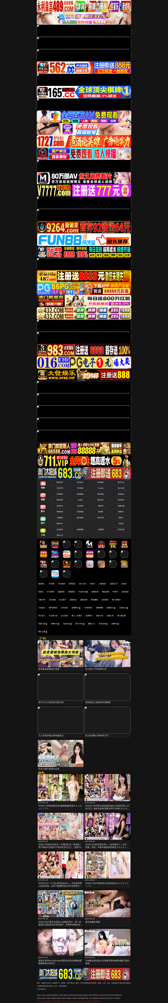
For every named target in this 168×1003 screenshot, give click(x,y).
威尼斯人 (41, 583)
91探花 (80, 500)
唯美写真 (100, 517)
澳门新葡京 (116, 599)
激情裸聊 (99, 607)
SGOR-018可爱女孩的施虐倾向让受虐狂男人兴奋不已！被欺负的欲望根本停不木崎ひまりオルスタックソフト (107, 808)
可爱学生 (100, 506)
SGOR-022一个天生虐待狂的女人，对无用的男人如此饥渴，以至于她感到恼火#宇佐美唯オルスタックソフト (60, 886)
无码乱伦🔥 (123, 607)
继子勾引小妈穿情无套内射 (51, 702)
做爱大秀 (99, 615)
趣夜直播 (83, 599)
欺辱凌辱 (59, 500)
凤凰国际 (71, 591)
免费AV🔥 (115, 623)
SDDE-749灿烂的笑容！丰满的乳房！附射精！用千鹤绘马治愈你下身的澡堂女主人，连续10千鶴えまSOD (60, 847)
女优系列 (80, 506)
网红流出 (100, 500)
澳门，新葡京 (77, 615)
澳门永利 (82, 583)
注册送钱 (102, 583)
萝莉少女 (121, 482)
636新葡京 (88, 607)
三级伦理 (59, 488)
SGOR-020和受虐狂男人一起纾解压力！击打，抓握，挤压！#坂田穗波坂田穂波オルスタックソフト (107, 847)
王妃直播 (52, 599)
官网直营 (72, 583)
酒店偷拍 (125, 591)
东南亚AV (121, 494)
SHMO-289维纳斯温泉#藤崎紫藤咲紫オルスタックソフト (60, 807)
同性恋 (121, 523)
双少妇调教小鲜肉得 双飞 (97, 735)
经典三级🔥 (42, 623)
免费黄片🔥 (111, 607)
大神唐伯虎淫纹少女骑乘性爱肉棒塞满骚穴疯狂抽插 (107, 962)
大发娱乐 (41, 607)
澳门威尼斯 (121, 615)
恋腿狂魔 (121, 506)
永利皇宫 (64, 607)
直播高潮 (94, 591)
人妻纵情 (100, 529)
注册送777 (113, 583)
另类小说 (59, 535)
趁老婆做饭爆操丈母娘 (49, 669)
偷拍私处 (73, 599)
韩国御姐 (80, 494)
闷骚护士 (121, 511)
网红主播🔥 (42, 631)
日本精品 (80, 488)
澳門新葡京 (53, 607)
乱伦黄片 (62, 599)
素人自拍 (121, 488)
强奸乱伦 (80, 482)
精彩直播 (105, 591)
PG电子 (92, 583)
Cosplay (101, 488)
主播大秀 (41, 599)
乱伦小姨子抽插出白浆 (49, 768)
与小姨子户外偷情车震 (95, 669)
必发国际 (104, 599)
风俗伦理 (121, 529)
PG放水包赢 (83, 591)
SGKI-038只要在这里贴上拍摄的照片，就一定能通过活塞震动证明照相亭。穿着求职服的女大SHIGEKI (60, 924)
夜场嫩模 (94, 599)
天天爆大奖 (53, 615)
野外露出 (121, 500)
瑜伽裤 (100, 511)
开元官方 (41, 615)
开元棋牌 (61, 583)
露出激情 (80, 517)
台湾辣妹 (59, 494)
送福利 (123, 583)
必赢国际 (61, 591)
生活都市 (59, 529)
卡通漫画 (59, 517)
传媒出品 (59, 523)
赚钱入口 (91, 623)
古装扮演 (59, 506)
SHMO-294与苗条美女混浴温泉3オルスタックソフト (107, 884)
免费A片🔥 (55, 623)
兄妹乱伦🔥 (67, 623)
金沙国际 (64, 615)
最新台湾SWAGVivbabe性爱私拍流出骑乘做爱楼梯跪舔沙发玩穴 (60, 962)
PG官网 (52, 583)
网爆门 (121, 517)
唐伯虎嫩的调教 (92, 921)
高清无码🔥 (103, 623)
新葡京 (40, 591)
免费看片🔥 (76, 607)
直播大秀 (110, 615)
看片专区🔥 (80, 623)
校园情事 (80, 529)
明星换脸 (80, 511)
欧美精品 (100, 482)
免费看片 (89, 615)
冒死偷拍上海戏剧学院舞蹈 (98, 702)
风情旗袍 (59, 511)
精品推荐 (59, 482)
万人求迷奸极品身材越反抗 (51, 735)
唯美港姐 (100, 494)
